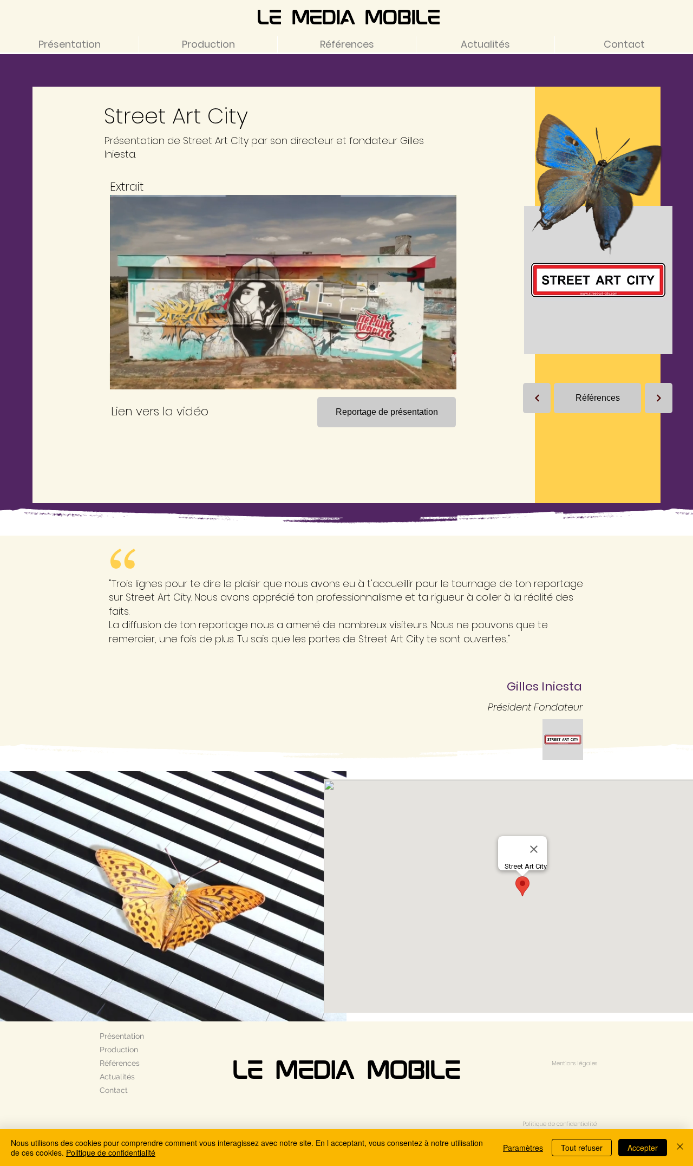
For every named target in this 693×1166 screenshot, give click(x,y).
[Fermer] (680, 1147)
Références (120, 1063)
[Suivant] (658, 398)
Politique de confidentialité (110, 1152)
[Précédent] (537, 398)
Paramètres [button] (523, 1147)
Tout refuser (582, 1147)
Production (119, 1049)
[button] (442, 377)
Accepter (642, 1147)
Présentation (122, 1036)
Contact (114, 1090)
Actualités (117, 1076)
